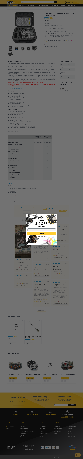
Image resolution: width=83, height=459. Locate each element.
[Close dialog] (55, 216)
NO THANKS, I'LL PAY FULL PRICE (41, 236)
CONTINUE (41, 233)
